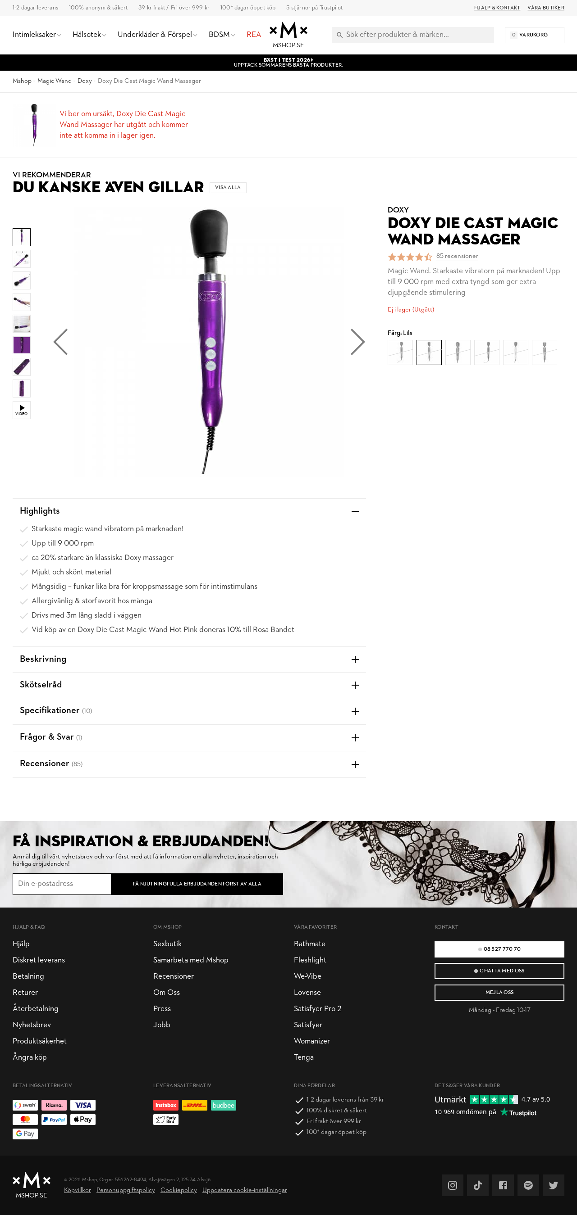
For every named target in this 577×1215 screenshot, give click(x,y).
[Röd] (400, 352)
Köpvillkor (77, 1190)
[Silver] (515, 352)
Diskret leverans (39, 960)
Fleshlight (310, 960)
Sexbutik (167, 944)
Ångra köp (30, 1057)
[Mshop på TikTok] (478, 1185)
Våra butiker (545, 8)
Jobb (161, 1025)
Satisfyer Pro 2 (317, 1009)
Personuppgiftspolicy (125, 1190)
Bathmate (309, 944)
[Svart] (486, 352)
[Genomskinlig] (544, 352)
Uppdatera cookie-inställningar (244, 1190)
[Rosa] (458, 352)
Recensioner (173, 976)
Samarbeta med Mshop (191, 960)
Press (162, 1009)
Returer (25, 993)
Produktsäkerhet (40, 1041)
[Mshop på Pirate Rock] (528, 1185)
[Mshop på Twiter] (553, 1185)
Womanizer (312, 1041)
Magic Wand (54, 81)
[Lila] (429, 352)
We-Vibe (307, 976)
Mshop (22, 81)
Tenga (304, 1057)
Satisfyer (308, 1025)
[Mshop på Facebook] (503, 1185)
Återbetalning (36, 1009)
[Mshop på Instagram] (452, 1185)
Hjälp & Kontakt (497, 8)
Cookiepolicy (178, 1190)
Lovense (307, 993)
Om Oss (166, 993)
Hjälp (21, 944)
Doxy (85, 81)
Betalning (28, 976)
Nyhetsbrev (32, 1025)
